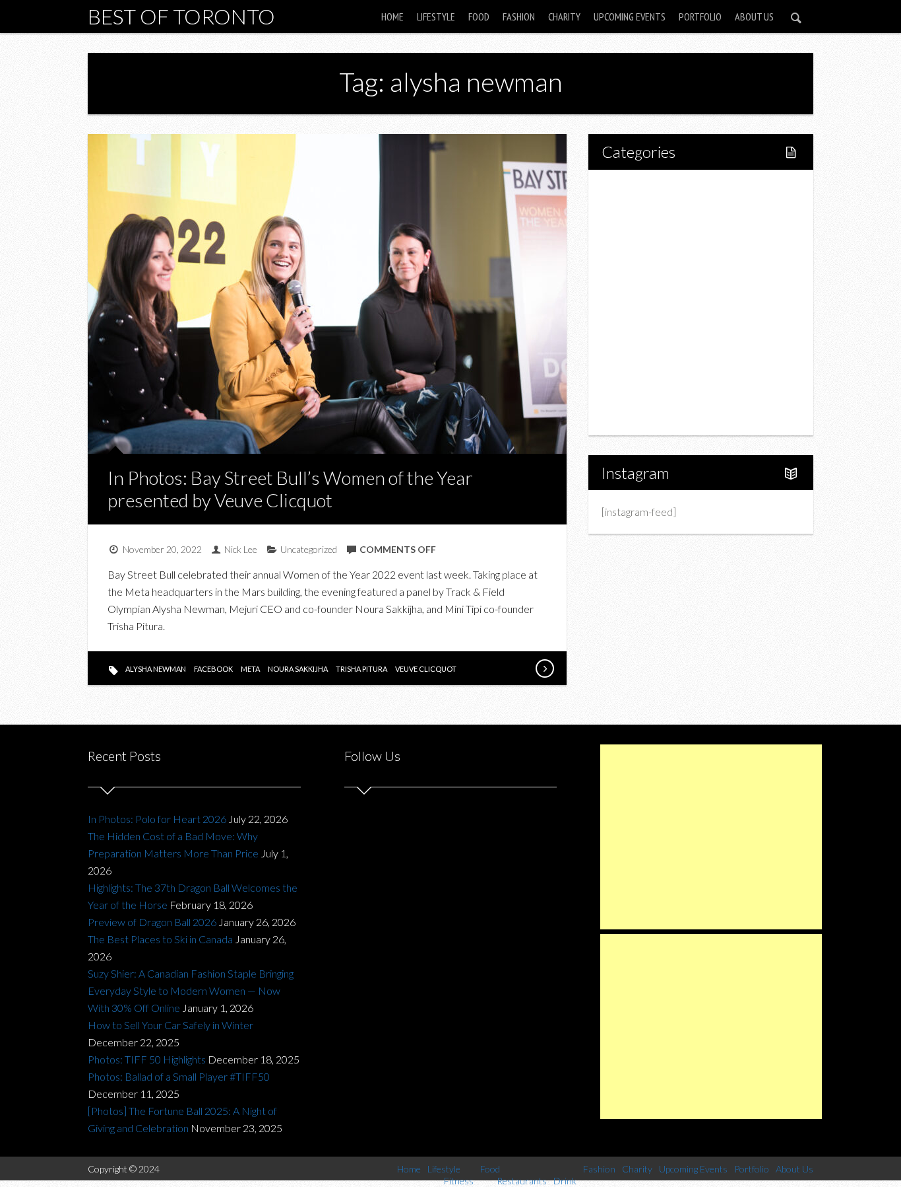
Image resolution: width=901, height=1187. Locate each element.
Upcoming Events (630, 16)
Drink (641, 302)
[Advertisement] (711, 836)
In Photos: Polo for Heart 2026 (157, 818)
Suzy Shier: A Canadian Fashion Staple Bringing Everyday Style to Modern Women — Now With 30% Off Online (191, 990)
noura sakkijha (298, 669)
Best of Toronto (181, 16)
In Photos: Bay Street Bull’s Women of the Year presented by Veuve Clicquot (290, 488)
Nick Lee (240, 549)
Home (392, 16)
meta (250, 669)
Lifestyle (436, 16)
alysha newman (155, 669)
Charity (564, 16)
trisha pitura (361, 669)
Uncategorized (308, 549)
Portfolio (700, 16)
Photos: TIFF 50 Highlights (147, 1059)
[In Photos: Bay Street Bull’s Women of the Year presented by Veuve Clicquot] (544, 668)
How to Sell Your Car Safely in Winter (170, 1025)
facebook (213, 669)
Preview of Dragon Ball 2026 (152, 922)
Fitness (645, 235)
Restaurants (656, 279)
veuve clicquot (425, 669)
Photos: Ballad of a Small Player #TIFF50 (179, 1076)
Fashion (519, 16)
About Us (754, 16)
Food (478, 16)
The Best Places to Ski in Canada (160, 939)
